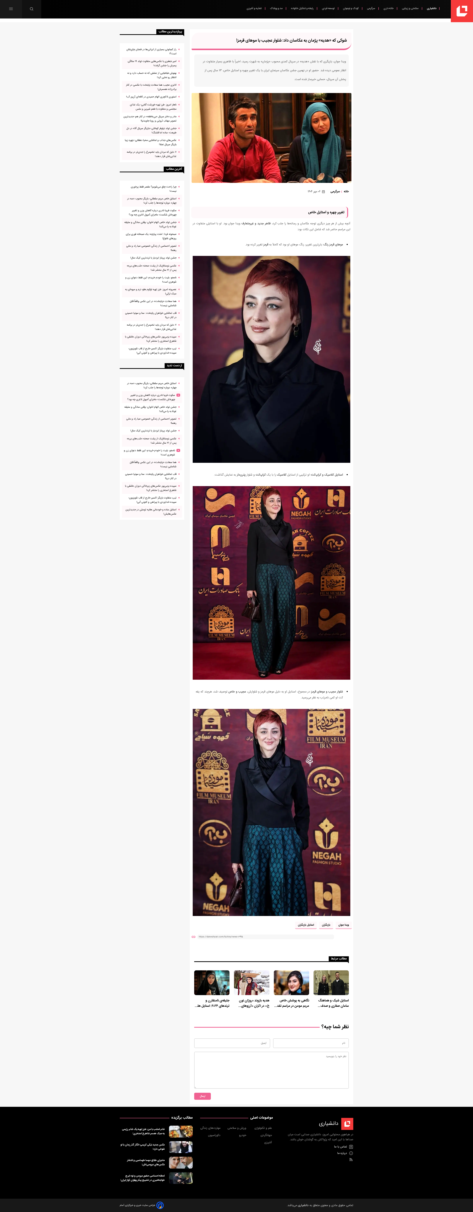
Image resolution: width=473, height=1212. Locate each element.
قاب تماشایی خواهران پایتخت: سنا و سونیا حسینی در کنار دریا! (150, 315)
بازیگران (326, 925)
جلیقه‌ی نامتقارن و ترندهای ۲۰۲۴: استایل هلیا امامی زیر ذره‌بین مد (212, 1003)
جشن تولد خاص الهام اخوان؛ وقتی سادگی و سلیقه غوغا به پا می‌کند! (150, 224)
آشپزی (268, 1142)
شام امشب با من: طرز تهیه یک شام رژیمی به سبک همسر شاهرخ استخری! (143, 1131)
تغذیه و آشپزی (254, 8)
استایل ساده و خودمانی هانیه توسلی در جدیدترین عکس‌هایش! (150, 512)
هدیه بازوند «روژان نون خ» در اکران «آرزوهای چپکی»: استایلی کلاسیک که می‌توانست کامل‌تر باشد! (253, 1003)
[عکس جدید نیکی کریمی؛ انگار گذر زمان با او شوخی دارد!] (181, 1147)
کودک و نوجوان (351, 8)
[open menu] (11, 8)
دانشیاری (431, 8)
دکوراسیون (214, 1135)
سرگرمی (371, 8)
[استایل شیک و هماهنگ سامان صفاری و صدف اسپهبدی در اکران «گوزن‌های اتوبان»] (331, 982)
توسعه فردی (328, 8)
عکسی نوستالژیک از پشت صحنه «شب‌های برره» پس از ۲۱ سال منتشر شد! (151, 268)
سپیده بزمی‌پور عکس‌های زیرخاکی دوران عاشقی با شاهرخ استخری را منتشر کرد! (150, 339)
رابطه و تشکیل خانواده (302, 8)
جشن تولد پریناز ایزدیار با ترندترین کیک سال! (153, 258)
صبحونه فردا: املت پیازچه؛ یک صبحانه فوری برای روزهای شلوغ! (151, 236)
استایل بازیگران (306, 925)
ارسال (202, 1096)
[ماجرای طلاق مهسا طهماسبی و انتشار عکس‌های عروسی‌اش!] (181, 1163)
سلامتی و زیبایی (410, 8)
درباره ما (342, 1153)
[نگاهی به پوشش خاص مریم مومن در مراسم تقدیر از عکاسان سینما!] (291, 982)
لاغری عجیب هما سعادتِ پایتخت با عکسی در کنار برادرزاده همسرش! (151, 87)
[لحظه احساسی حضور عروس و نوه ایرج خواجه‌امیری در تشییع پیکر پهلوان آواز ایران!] (181, 1178)
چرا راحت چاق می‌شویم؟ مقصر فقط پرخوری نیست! (153, 189)
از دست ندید (174, 365)
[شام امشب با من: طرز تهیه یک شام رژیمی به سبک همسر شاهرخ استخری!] (181, 1131)
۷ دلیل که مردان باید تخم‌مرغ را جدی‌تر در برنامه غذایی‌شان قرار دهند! (151, 154)
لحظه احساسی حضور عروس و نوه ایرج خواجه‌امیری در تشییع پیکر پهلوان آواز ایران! (142, 1178)
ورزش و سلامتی (237, 1128)
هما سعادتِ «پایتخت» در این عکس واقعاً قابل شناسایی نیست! (153, 303)
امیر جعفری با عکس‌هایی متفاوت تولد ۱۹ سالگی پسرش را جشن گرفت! (152, 63)
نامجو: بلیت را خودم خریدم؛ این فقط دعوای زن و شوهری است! (150, 279)
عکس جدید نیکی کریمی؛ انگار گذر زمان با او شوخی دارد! (142, 1147)
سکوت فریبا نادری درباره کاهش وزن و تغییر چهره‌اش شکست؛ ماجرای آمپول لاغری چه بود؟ (152, 212)
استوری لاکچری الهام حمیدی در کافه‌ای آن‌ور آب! (151, 97)
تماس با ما (341, 1146)
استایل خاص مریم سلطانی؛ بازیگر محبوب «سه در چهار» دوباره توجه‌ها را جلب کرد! (151, 201)
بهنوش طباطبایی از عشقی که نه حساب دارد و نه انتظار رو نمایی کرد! (151, 75)
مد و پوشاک (276, 8)
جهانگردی (267, 1135)
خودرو (243, 1135)
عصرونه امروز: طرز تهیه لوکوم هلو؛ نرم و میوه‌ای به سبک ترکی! (150, 291)
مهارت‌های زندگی (210, 1128)
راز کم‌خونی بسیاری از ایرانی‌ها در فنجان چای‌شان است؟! (151, 51)
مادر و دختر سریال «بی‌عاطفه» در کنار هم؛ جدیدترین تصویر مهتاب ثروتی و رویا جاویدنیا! (149, 118)
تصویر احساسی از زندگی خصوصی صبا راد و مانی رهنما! (151, 248)
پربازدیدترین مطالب (170, 31)
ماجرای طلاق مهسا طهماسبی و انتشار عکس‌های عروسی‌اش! (146, 1162)
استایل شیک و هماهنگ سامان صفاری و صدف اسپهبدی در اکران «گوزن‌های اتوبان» (333, 1003)
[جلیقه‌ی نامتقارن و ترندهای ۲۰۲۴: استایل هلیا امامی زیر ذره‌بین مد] (211, 982)
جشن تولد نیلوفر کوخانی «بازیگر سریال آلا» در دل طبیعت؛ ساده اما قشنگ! (151, 130)
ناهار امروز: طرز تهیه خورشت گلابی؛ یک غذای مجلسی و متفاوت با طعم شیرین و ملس (153, 107)
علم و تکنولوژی (263, 1128)
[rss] (351, 1159)
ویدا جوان (343, 925)
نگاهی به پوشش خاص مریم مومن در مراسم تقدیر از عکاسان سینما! (292, 1003)
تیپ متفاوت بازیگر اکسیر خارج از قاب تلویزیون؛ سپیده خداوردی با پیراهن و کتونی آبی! (152, 350)
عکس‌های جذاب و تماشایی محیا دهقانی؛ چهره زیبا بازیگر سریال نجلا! (150, 142)
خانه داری (388, 8)
